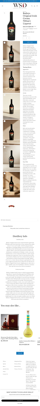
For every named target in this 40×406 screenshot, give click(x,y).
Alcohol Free (6, 369)
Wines (4, 361)
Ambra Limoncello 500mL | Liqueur (27, 341)
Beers (4, 366)
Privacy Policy (17, 363)
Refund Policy (17, 366)
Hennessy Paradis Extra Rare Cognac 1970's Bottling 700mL (9, 338)
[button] (2, 6)
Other (4, 371)
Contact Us (5, 374)
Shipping (31, 28)
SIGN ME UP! (20, 400)
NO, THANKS (20, 403)
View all (20, 353)
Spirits (4, 363)
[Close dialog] (39, 391)
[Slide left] (18, 350)
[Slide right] (22, 350)
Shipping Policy (18, 361)
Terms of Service (18, 369)
